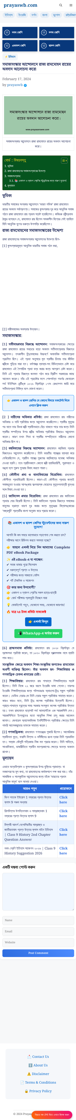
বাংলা (44, 15)
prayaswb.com (20, 5)
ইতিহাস (9, 15)
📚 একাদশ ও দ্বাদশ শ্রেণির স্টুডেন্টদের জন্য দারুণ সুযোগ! (41, 181)
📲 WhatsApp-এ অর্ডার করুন (38, 633)
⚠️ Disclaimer (38, 1074)
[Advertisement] (38, 287)
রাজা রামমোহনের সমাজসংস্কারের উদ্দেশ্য (26, 171)
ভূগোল (56, 15)
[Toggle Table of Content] (62, 160)
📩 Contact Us (38, 1056)
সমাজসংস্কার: (14, 176)
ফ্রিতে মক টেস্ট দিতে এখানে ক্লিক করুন (52, 1115)
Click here (63, 800)
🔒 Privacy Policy (38, 1091)
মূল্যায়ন (11, 185)
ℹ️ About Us (38, 1065)
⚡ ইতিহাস (10, 57)
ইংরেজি (22, 15)
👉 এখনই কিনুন (38, 621)
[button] (61, 5)
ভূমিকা (10, 166)
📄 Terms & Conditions (38, 1082)
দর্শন (34, 15)
